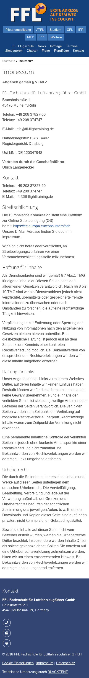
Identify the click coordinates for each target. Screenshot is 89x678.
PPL (42, 37)
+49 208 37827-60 (25, 622)
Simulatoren (14, 50)
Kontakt (78, 50)
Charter (32, 50)
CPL (70, 29)
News (42, 46)
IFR (81, 29)
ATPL (40, 29)
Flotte (46, 50)
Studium (55, 29)
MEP (30, 37)
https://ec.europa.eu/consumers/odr (41, 226)
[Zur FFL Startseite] (44, 21)
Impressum (44, 663)
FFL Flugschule (22, 46)
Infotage (56, 46)
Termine (72, 46)
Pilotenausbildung (18, 29)
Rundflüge (61, 50)
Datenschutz (65, 663)
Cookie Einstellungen (18, 663)
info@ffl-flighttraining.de (28, 642)
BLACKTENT (58, 672)
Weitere (56, 37)
